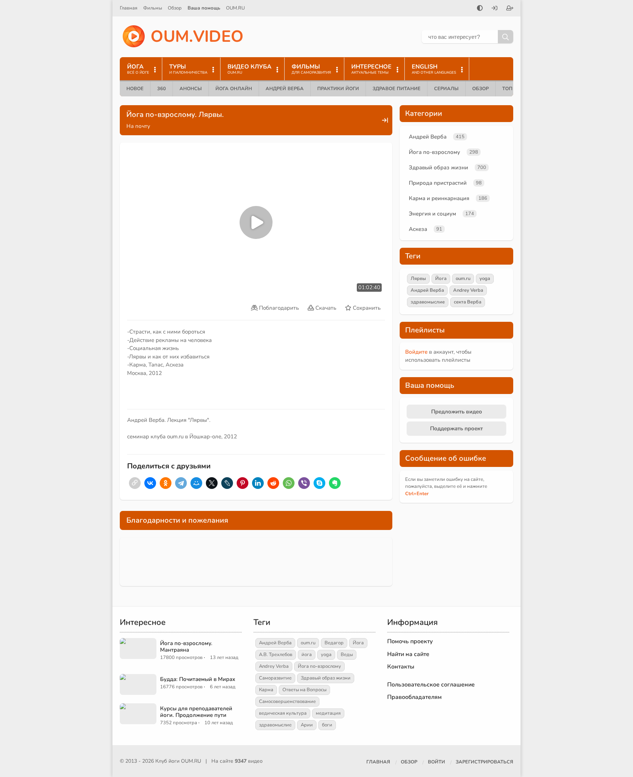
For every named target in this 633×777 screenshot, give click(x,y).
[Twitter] (212, 483)
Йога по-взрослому (434, 152)
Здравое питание (397, 88)
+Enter (417, 493)
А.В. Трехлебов (275, 654)
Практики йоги (338, 88)
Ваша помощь (204, 8)
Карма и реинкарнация (439, 198)
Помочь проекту (410, 641)
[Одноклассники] (165, 483)
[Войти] (494, 8)
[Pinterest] (242, 483)
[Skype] (319, 483)
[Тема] (480, 8)
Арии (307, 725)
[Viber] (304, 483)
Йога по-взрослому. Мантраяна (186, 646)
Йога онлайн (233, 88)
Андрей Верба (285, 88)
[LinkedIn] (258, 483)
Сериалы (446, 88)
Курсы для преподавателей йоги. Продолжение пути (196, 712)
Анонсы (190, 88)
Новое (135, 88)
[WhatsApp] (289, 483)
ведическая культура (283, 713)
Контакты (400, 667)
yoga (485, 278)
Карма (266, 689)
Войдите (416, 352)
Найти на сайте (408, 654)
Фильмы (152, 8)
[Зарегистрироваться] (510, 8)
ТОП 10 (511, 88)
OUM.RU (235, 8)
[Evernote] (335, 483)
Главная (128, 8)
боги (327, 725)
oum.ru (463, 278)
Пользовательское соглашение (431, 685)
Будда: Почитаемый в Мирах (197, 679)
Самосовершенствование (287, 701)
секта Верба (467, 302)
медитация (328, 713)
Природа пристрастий (438, 183)
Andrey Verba (468, 290)
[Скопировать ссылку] (135, 483)
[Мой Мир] (196, 483)
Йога (441, 278)
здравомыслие (428, 302)
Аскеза (418, 229)
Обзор (175, 8)
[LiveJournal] (227, 483)
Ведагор (334, 643)
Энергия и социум (432, 213)
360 (161, 88)
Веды (347, 654)
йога (306, 654)
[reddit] (273, 483)
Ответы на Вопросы (304, 689)
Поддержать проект (456, 428)
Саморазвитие (275, 678)
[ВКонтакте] (150, 483)
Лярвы (418, 278)
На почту (138, 126)
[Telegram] (181, 483)
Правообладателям (414, 697)
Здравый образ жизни (438, 167)
